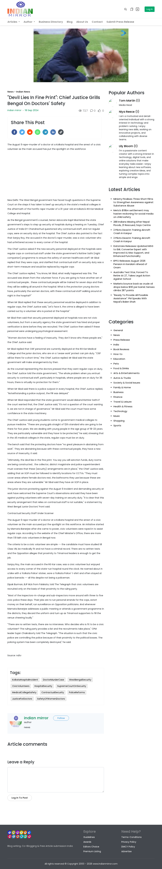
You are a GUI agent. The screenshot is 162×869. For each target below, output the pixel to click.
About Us (82, 22)
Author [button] (28, 22)
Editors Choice (91, 846)
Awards (87, 841)
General (118, 330)
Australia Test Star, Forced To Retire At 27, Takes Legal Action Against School (131, 276)
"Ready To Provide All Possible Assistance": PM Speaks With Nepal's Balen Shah (130, 298)
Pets (116, 363)
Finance (117, 397)
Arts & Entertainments (126, 373)
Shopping (119, 420)
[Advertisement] (55, 175)
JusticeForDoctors (22, 698)
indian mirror (14, 110)
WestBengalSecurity (80, 679)
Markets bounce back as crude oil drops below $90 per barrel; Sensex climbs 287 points (134, 287)
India (116, 344)
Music (116, 416)
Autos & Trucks (122, 378)
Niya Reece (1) (129, 112)
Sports (117, 425)
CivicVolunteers (20, 686)
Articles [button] (12, 22)
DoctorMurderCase (53, 679)
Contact (97, 22)
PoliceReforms (77, 692)
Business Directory (51, 22)
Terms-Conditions (131, 837)
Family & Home (122, 387)
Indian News (23, 91)
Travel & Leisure (122, 401)
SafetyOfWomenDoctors (51, 698)
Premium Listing (92, 851)
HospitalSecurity (43, 686)
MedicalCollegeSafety (24, 692)
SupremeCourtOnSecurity (71, 686)
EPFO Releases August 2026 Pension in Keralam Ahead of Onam (130, 264)
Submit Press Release (120, 22)
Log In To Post (20, 797)
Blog (69, 22)
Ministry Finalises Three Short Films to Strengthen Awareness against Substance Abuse (133, 202)
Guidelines (89, 837)
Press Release (121, 339)
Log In (149, 9)
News (10, 91)
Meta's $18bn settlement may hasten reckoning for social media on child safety (133, 214)
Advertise (126, 851)
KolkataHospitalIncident (25, 679)
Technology (120, 411)
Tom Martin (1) (129, 100)
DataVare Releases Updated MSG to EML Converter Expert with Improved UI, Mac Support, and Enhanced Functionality (133, 251)
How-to (117, 354)
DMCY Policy (128, 846)
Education (119, 358)
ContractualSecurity (52, 692)
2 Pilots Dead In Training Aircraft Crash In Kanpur (131, 231)
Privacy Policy (128, 841)
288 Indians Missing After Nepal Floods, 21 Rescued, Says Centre (132, 223)
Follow (61, 718)
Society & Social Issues (126, 382)
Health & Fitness (122, 406)
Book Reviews (121, 349)
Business (118, 392)
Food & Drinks (121, 368)
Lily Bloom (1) (128, 146)
